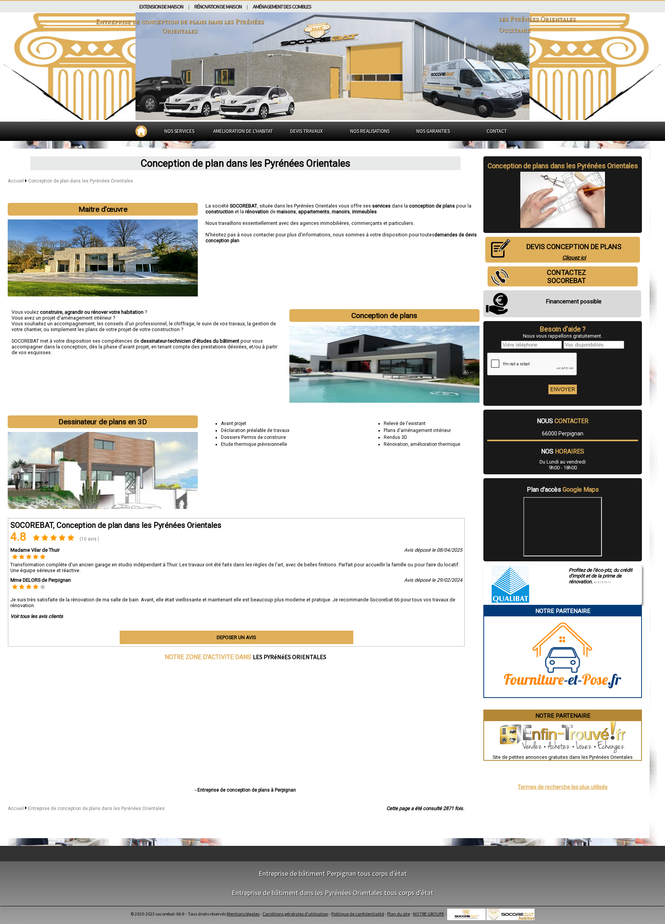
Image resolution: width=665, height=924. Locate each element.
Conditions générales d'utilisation (295, 914)
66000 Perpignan (562, 433)
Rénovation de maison (218, 6)
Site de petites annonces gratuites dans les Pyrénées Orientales (563, 757)
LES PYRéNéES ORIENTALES (289, 657)
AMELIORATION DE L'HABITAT (243, 131)
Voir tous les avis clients (36, 616)
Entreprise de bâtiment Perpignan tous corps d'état (333, 873)
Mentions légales (243, 914)
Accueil (16, 181)
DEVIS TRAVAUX (306, 131)
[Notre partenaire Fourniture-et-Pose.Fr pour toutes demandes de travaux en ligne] (562, 694)
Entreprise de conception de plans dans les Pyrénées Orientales (96, 808)
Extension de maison (161, 6)
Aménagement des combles (282, 6)
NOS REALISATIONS (369, 131)
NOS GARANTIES (433, 131)
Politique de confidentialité (357, 914)
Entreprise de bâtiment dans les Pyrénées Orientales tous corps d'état (332, 892)
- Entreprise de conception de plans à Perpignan (245, 790)
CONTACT (496, 131)
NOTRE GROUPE (428, 914)
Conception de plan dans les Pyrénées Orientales (80, 181)
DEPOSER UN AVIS (236, 637)
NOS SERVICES (179, 131)
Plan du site (398, 914)
